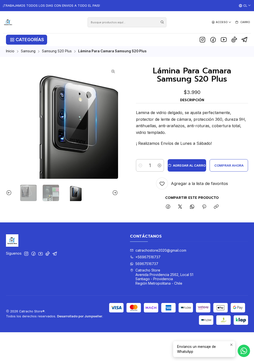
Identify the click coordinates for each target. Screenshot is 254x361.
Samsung (28, 51)
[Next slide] (114, 193)
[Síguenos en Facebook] (213, 39)
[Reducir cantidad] (140, 165)
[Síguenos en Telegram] (244, 39)
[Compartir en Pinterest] (204, 207)
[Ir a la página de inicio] (8, 22)
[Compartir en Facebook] (168, 207)
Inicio (10, 51)
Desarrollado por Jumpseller (79, 316)
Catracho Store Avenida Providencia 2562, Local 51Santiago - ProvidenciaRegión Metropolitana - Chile (164, 276)
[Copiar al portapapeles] (216, 207)
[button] (26, 40)
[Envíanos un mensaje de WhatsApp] (244, 351)
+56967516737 (147, 257)
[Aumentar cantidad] (159, 165)
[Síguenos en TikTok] (234, 39)
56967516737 (146, 264)
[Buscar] (162, 22)
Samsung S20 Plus (57, 51)
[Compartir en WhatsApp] (192, 207)
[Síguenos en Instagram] (202, 39)
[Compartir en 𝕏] (180, 207)
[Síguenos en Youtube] (223, 39)
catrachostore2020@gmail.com (160, 250)
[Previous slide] (9, 193)
